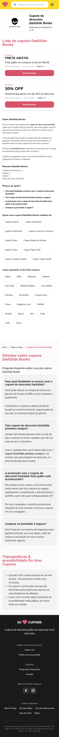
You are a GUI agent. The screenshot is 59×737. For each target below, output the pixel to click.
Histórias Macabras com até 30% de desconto (29, 94)
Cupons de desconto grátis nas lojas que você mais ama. (29, 631)
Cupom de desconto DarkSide (39, 347)
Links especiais (29, 703)
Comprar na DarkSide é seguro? (19, 208)
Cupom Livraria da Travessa (40, 231)
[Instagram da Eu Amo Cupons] (33, 691)
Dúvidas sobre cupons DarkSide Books (21, 357)
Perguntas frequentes (29, 669)
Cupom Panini (11, 240)
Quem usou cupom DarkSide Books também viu (27, 215)
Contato (29, 674)
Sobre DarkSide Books (14, 119)
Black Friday (10, 708)
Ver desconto (29, 73)
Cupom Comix (11, 250)
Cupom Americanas (13, 231)
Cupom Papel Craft (32, 250)
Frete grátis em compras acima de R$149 (27, 62)
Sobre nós (29, 650)
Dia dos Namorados (45, 708)
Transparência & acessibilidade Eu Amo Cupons (22, 560)
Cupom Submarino (33, 222)
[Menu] (52, 4)
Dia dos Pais (25, 713)
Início (4, 347)
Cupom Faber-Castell (42, 259)
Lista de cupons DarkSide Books (24, 42)
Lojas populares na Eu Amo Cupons (21, 270)
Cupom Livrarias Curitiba (15, 259)
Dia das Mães (26, 708)
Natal (36, 713)
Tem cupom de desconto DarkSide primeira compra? (28, 197)
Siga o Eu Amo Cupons (29, 684)
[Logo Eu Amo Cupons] (6, 4)
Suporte (29, 664)
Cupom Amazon (12, 222)
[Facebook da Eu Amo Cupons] (26, 691)
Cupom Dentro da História (35, 240)
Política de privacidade (29, 655)
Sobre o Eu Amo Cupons (29, 645)
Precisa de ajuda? (11, 186)
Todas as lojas (17, 347)
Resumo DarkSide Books (15, 166)
